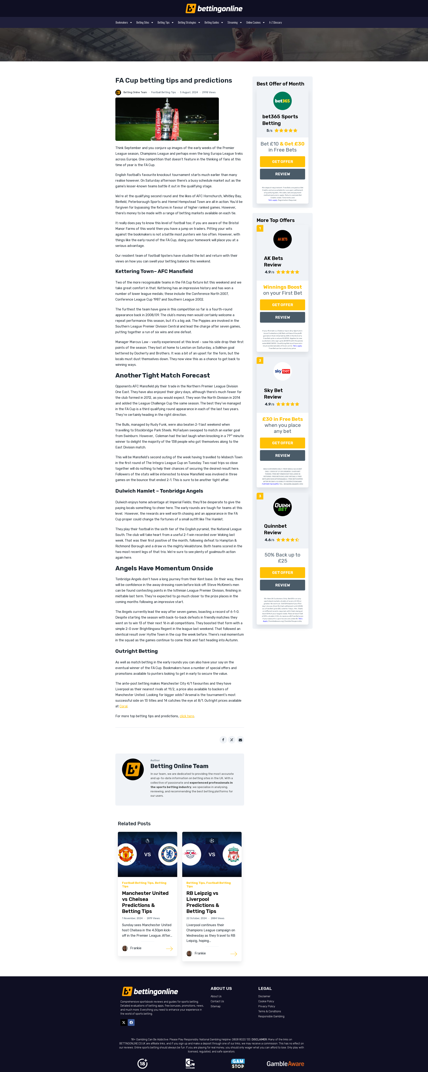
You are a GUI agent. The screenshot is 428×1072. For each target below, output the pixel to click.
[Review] (282, 239)
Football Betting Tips (163, 92)
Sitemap (216, 1006)
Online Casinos (253, 22)
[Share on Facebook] (223, 739)
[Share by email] (240, 739)
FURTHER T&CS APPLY (271, 484)
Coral (123, 706)
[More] (169, 948)
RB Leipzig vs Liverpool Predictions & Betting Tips (202, 902)
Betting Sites (142, 22)
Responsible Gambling (271, 1016)
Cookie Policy (266, 1001)
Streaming (233, 22)
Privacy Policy (266, 1006)
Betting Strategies (187, 22)
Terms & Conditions (269, 1011)
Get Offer (282, 161)
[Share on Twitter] (232, 739)
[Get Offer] (282, 101)
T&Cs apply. (273, 200)
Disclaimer (264, 996)
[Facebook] (131, 1022)
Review (282, 174)
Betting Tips (164, 22)
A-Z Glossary (275, 22)
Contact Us (217, 1001)
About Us (216, 996)
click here (187, 716)
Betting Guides (212, 22)
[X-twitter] (123, 1022)
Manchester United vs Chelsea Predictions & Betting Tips (145, 902)
